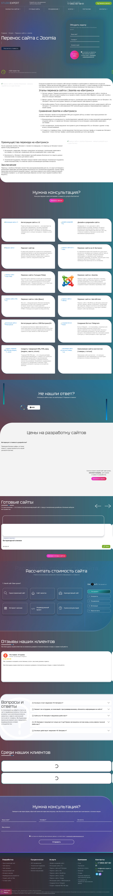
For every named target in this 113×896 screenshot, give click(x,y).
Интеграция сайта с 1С (30, 222)
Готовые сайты (34, 9)
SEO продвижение (36, 863)
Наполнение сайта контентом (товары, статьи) (90, 350)
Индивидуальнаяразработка (71, 471)
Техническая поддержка (38, 865)
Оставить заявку (74, 55)
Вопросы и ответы (83, 868)
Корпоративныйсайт (14, 471)
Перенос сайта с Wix (56, 870)
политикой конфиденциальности (75, 836)
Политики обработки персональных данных (84, 876)
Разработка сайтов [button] (12, 9)
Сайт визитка (6, 865)
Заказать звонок (56, 200)
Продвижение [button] (53, 9)
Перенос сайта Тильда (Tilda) (33, 275)
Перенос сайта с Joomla (88, 275)
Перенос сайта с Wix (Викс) (32, 299)
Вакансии (80, 870)
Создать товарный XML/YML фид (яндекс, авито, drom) (35, 350)
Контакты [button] (103, 9)
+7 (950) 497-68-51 (75, 3)
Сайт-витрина (6, 868)
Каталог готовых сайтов (56, 556)
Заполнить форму (99, 479)
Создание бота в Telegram (89, 323)
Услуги (52, 859)
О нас (79, 863)
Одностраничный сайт (9, 863)
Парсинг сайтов (27, 248)
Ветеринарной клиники (12, 541)
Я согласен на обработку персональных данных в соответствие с (88, 54)
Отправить (56, 842)
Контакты (100, 859)
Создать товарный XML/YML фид (59, 885)
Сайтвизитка (67, 447)
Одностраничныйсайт (43, 447)
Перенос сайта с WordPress (89, 299)
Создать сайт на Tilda (9, 878)
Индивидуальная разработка (11, 875)
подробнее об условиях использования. (45, 893)
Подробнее (26, 237)
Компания (82, 859)
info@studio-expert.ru (104, 868)
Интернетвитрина (96, 447)
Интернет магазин (8, 873)
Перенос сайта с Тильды (57, 878)
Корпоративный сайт (8, 870)
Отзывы (80, 873)
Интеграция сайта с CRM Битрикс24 (36, 323)
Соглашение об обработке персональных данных (85, 881)
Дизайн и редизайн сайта (88, 222)
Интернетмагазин (40, 471)
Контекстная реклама (37, 870)
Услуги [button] (70, 9)
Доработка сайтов (36, 868)
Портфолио (87, 9)
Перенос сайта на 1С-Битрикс (90, 248)
